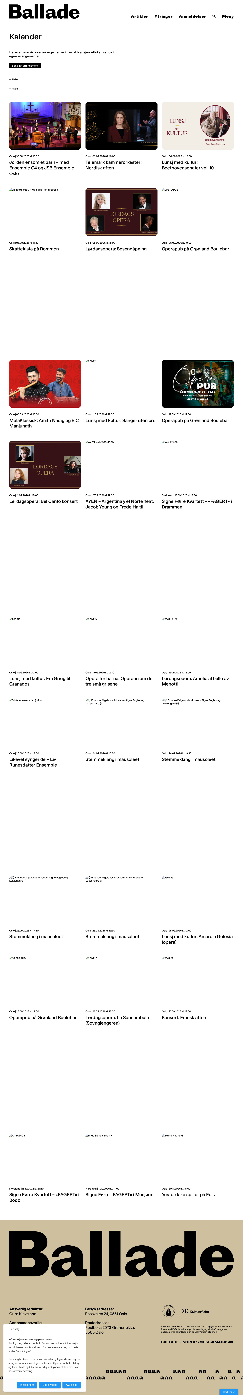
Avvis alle (71, 1384)
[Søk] (214, 16)
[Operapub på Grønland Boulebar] (198, 221)
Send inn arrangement (25, 65)
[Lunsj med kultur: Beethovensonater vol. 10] (198, 141)
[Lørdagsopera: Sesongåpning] (121, 221)
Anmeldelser (192, 16)
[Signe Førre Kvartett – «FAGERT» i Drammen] (198, 477)
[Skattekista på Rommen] (45, 221)
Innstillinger (229, 1392)
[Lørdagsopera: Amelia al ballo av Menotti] (198, 654)
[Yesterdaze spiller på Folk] (198, 1170)
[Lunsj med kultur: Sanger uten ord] (121, 396)
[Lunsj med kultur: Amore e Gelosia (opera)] (198, 912)
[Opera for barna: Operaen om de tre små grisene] (121, 654)
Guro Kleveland (22, 1313)
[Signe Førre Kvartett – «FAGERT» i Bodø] (45, 1170)
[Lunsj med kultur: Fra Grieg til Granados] (45, 654)
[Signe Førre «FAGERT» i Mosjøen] (121, 1170)
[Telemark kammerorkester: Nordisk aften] (121, 141)
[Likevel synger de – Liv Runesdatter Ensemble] (45, 735)
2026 (15, 79)
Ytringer (163, 16)
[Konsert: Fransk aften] (198, 993)
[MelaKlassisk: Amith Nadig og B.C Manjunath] (45, 396)
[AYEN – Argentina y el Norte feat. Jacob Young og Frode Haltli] (121, 477)
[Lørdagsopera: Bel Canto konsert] (45, 477)
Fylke (15, 88)
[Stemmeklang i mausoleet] (121, 735)
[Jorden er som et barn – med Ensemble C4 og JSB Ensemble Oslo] (45, 141)
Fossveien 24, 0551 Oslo (106, 1313)
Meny (228, 16)
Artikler (139, 16)
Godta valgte (49, 1384)
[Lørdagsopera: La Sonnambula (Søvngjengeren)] (121, 993)
